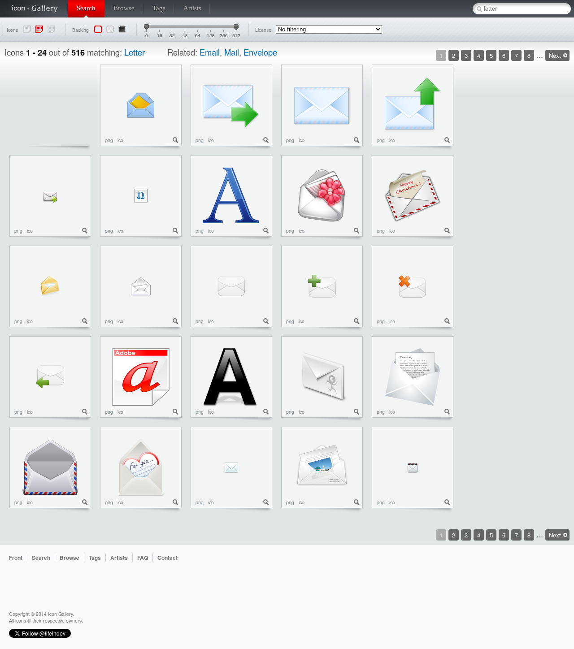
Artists (192, 8)
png (109, 140)
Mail (231, 52)
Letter (134, 52)
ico (120, 140)
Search (86, 8)
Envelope (260, 52)
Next (555, 55)
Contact (167, 558)
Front (15, 558)
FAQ (142, 558)
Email (210, 52)
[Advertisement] (534, 199)
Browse (124, 8)
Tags (158, 8)
